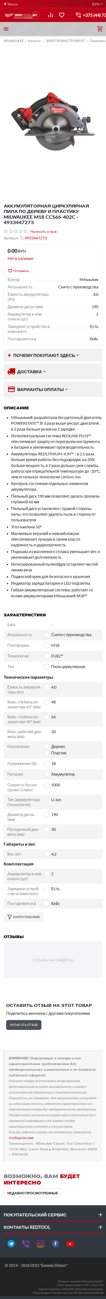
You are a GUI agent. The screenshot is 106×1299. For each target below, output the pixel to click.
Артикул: (11, 238)
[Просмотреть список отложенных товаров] (62, 15)
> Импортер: (19, 1154)
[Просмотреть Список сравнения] (50, 15)
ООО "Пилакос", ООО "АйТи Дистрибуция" (43, 1154)
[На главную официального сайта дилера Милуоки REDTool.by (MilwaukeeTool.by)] (22, 15)
